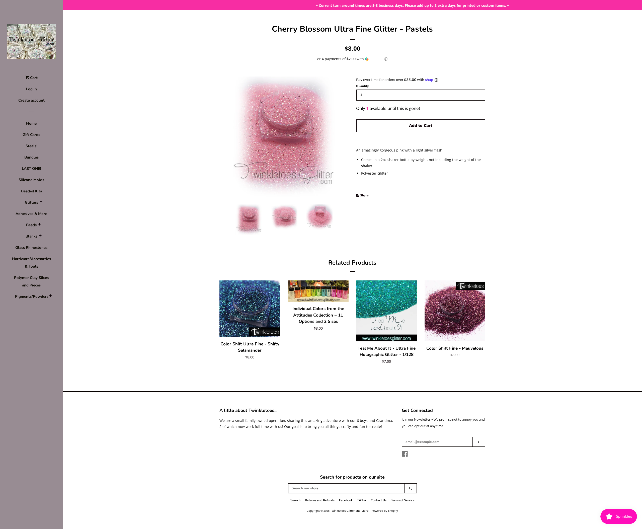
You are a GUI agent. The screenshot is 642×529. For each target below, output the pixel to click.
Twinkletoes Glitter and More (349, 510)
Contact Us (378, 500)
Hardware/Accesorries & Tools (31, 262)
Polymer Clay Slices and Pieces (31, 281)
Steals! (31, 145)
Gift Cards (31, 134)
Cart (33, 77)
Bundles (31, 157)
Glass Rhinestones (31, 247)
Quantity (362, 86)
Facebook (346, 500)
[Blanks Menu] (40, 236)
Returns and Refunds (320, 500)
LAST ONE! (31, 168)
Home (31, 123)
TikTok (361, 500)
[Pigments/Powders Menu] (50, 296)
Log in (31, 89)
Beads (31, 225)
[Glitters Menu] (41, 202)
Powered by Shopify (384, 510)
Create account (31, 100)
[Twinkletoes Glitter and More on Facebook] (405, 454)
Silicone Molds (31, 179)
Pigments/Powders (31, 296)
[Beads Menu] (39, 225)
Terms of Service (403, 500)
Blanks (31, 236)
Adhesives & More (31, 213)
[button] (352, 58)
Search (295, 500)
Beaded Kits (31, 191)
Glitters (31, 202)
